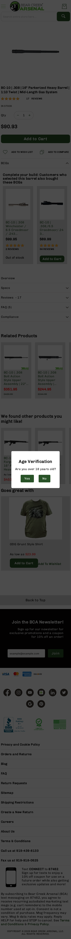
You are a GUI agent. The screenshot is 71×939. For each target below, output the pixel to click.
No (44, 478)
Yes (27, 478)
